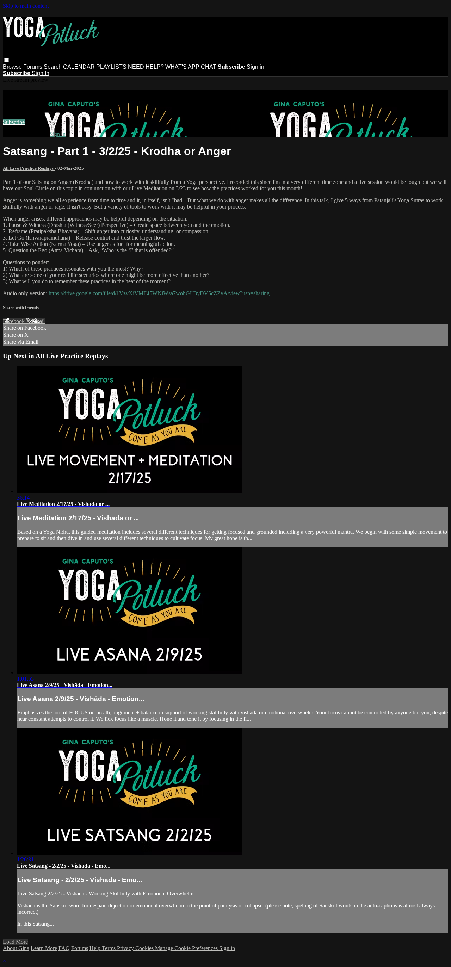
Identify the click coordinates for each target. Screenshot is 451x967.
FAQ (64, 948)
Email (38, 321)
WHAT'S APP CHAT (190, 67)
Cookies (145, 948)
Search (53, 67)
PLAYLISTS (111, 67)
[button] (6, 60)
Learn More (44, 948)
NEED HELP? (146, 67)
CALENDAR (79, 67)
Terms (109, 948)
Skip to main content (26, 6)
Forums (33, 67)
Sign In (40, 73)
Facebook (14, 321)
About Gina (16, 948)
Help (95, 948)
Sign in (255, 67)
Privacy (126, 948)
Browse (13, 67)
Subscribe (14, 122)
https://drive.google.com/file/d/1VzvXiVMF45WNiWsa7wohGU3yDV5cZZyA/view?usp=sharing (159, 293)
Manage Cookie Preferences (187, 948)
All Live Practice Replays (29, 168)
